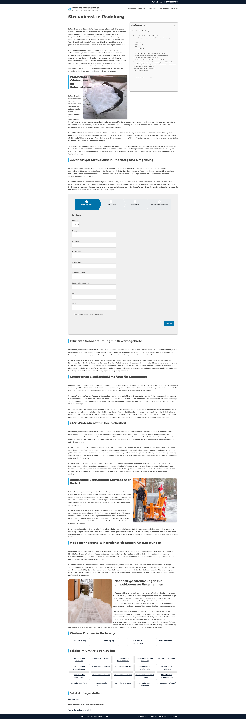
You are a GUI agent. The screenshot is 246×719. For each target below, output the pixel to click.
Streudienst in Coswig (166, 658)
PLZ (73, 293)
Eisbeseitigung (108, 641)
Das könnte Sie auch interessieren (149, 78)
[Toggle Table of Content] (173, 25)
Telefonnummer (78, 273)
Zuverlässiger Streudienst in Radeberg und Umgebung (152, 38)
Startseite (132, 9)
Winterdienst (141, 45)
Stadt (74, 304)
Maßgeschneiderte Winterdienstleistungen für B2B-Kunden (154, 62)
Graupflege (141, 48)
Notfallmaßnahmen (167, 641)
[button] (157, 8)
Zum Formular (74, 699)
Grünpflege (141, 46)
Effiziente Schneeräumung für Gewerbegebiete (150, 53)
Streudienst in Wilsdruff (166, 683)
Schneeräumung (79, 641)
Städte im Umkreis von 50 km (145, 68)
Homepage (142, 716)
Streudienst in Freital (123, 666)
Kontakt (174, 9)
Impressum (173, 716)
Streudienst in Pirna (79, 683)
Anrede (75, 220)
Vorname (75, 241)
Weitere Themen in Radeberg (144, 66)
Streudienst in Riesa (123, 683)
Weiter (169, 323)
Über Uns (141, 9)
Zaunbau (139, 43)
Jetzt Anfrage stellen (141, 70)
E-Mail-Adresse (78, 262)
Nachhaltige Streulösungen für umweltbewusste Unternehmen (155, 64)
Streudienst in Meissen (123, 675)
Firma (74, 231)
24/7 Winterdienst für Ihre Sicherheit (146, 57)
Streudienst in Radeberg (140, 31)
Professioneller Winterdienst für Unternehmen (150, 36)
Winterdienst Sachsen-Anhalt (79, 710)
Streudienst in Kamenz (101, 675)
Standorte (164, 9)
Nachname (76, 252)
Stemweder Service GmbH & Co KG (94, 716)
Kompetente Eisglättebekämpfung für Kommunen (151, 55)
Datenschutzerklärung (157, 716)
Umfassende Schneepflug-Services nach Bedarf (150, 60)
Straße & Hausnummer (81, 283)
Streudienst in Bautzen (101, 658)
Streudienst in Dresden (101, 666)
